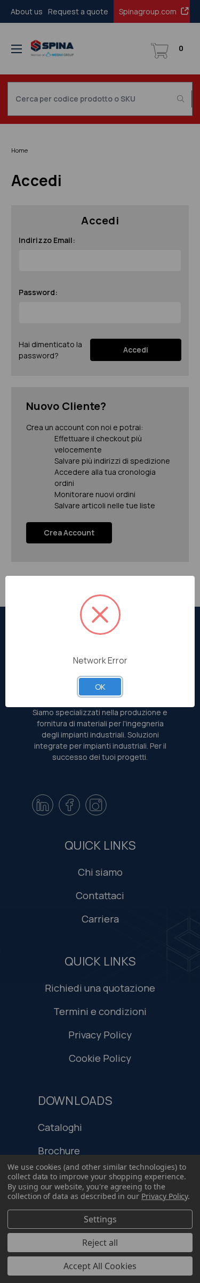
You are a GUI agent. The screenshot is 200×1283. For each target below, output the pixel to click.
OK (100, 686)
